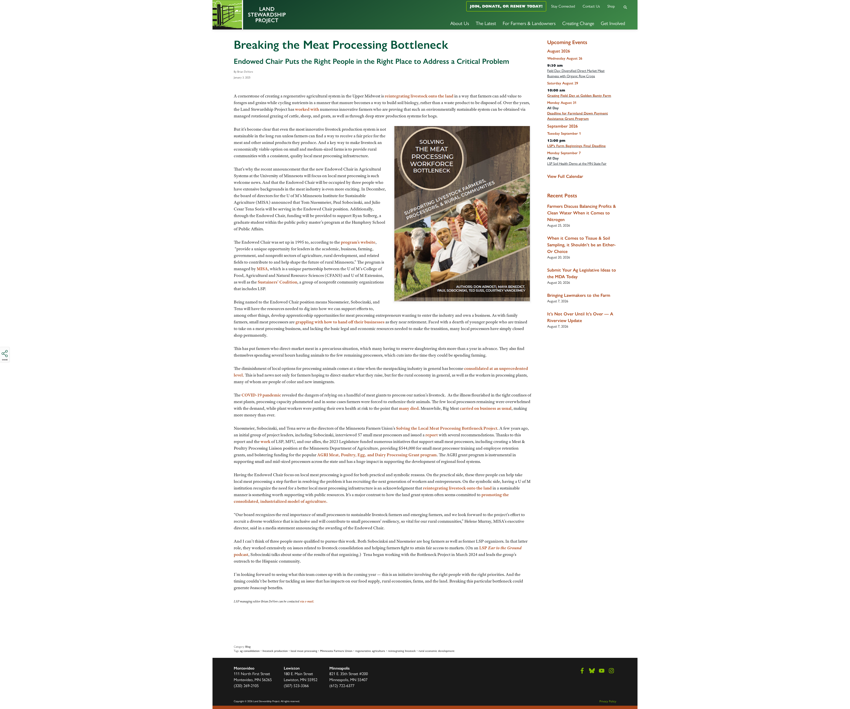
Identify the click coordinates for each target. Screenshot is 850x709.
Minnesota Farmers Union (336, 651)
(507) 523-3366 (296, 685)
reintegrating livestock (402, 651)
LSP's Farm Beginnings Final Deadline (576, 146)
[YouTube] (602, 671)
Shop (611, 6)
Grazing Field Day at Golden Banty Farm (579, 95)
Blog (248, 646)
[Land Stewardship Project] (283, 14)
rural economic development (436, 651)
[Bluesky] (592, 671)
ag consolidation (250, 651)
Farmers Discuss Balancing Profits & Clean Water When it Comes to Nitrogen (581, 213)
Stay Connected (563, 6)
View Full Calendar (565, 176)
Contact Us (591, 6)
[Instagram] (611, 671)
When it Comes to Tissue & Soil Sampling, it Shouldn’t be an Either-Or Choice (581, 244)
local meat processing (304, 651)
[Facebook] (582, 671)
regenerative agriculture (370, 651)
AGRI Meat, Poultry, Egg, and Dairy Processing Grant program (377, 455)
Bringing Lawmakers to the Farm (578, 295)
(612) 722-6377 (341, 685)
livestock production (275, 651)
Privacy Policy (607, 701)
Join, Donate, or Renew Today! (506, 6)
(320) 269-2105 (246, 685)
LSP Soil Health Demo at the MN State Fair (577, 163)
